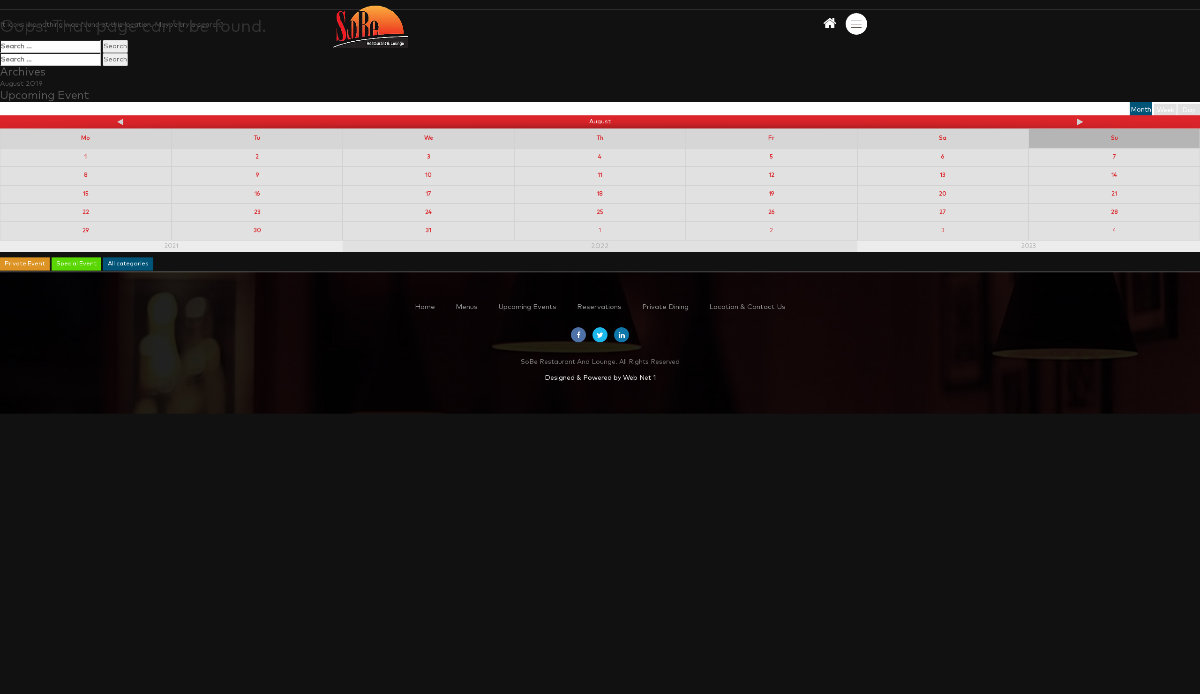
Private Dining (665, 306)
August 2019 (21, 83)
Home (425, 306)
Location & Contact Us (747, 306)
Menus (467, 306)
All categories (128, 264)
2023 (1028, 246)
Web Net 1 (639, 378)
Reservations (599, 306)
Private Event (25, 264)
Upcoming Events (527, 306)
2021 (171, 246)
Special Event (76, 264)
